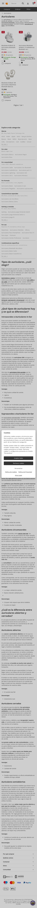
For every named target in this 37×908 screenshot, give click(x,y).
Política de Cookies (11, 472)
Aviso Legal (18, 475)
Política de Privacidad (25, 472)
